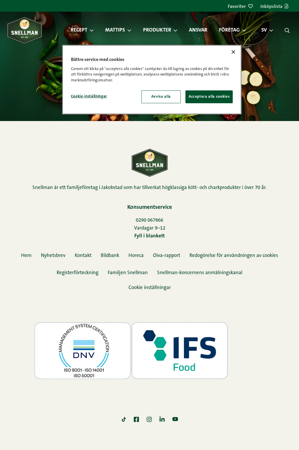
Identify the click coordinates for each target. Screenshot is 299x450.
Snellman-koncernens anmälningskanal (199, 272)
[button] (95, 30)
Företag (229, 30)
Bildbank (110, 255)
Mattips (115, 30)
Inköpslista (271, 6)
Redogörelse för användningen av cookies (234, 255)
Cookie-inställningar (89, 96)
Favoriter (237, 6)
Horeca (136, 255)
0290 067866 (149, 220)
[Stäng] (233, 51)
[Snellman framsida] (24, 30)
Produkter (157, 30)
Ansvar (198, 30)
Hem (26, 255)
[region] (151, 79)
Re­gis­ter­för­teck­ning (77, 272)
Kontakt (83, 255)
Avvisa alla (161, 97)
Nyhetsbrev (53, 255)
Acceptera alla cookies (209, 97)
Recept (79, 30)
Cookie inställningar (149, 287)
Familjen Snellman (128, 272)
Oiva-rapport (166, 255)
